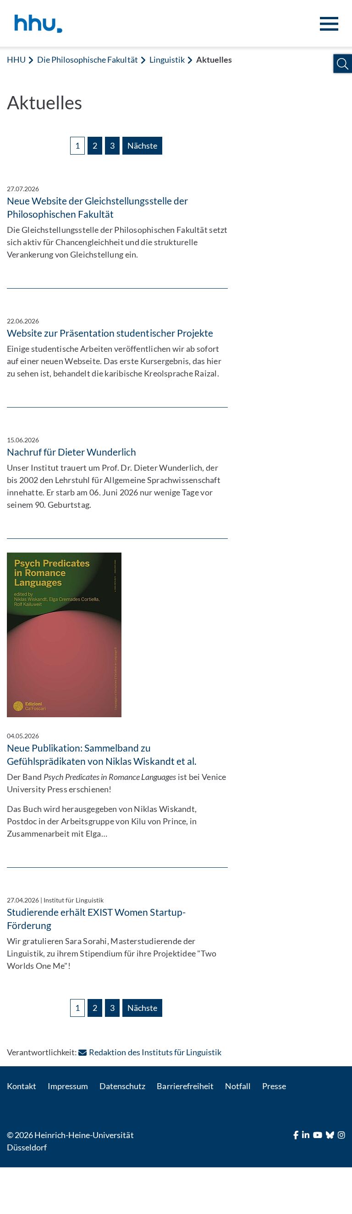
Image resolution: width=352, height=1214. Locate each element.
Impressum (68, 1086)
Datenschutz (122, 1086)
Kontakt (21, 1086)
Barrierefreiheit (185, 1086)
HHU (16, 59)
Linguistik (167, 59)
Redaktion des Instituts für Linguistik (155, 1052)
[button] (342, 63)
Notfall (238, 1086)
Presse (274, 1086)
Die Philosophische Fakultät (87, 59)
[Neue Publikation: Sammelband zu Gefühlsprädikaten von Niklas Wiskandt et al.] (117, 635)
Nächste (142, 145)
